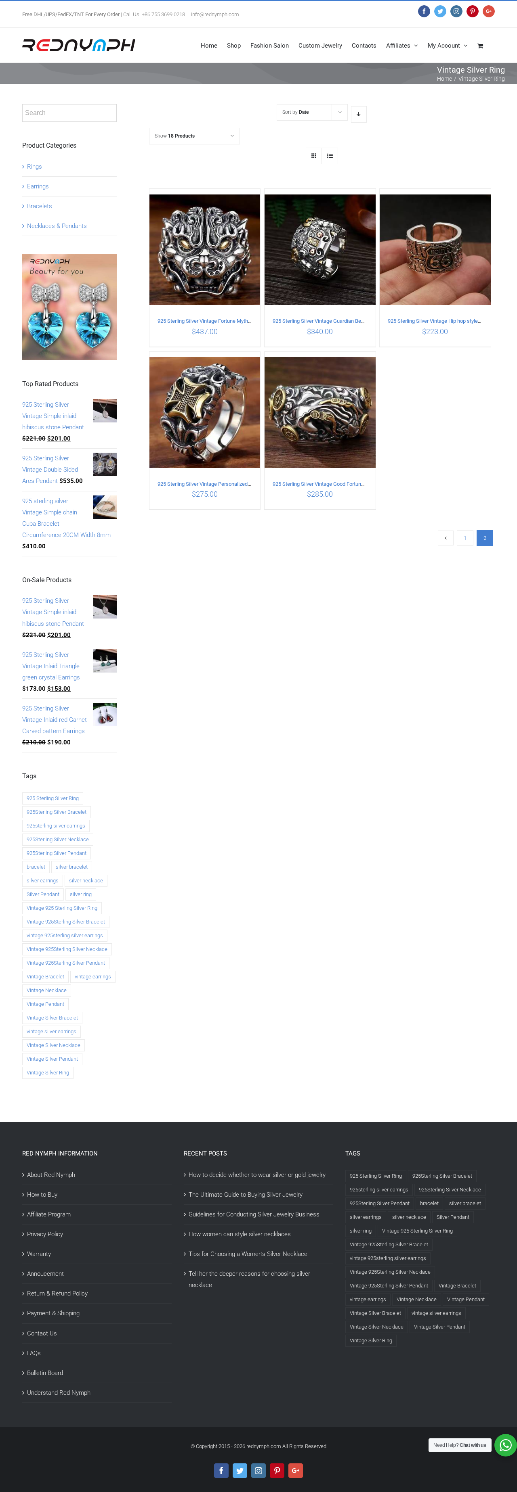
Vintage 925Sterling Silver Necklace (67, 949)
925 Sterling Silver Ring (53, 798)
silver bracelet (72, 867)
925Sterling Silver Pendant (56, 853)
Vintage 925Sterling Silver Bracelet (66, 922)
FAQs (34, 1353)
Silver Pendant (43, 894)
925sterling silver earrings (56, 826)
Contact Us (42, 1333)
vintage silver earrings (51, 1031)
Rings (34, 166)
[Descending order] (359, 114)
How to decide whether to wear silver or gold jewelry (257, 1175)
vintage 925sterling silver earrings (65, 935)
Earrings (38, 186)
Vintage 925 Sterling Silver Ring (62, 908)
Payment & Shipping (53, 1313)
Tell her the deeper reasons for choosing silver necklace (249, 1279)
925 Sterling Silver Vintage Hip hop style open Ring (445, 321)
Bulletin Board (45, 1373)
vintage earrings (93, 977)
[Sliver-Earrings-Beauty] (69, 259)
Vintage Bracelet (45, 977)
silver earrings (43, 881)
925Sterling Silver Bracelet (56, 812)
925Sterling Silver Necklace (58, 839)
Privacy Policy (45, 1234)
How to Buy (42, 1194)
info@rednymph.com (215, 14)
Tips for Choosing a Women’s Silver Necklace (248, 1254)
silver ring (81, 894)
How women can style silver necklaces (240, 1234)
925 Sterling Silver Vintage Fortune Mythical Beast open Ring (226, 321)
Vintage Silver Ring (48, 1073)
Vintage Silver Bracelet (52, 1018)
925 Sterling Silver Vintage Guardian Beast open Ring (332, 321)
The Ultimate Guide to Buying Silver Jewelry (246, 1194)
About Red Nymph (51, 1175)
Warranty (39, 1254)
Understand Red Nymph (58, 1392)
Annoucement (45, 1273)
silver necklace (86, 881)
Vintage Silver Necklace (53, 1045)
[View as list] (330, 156)
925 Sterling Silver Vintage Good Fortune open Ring (330, 484)
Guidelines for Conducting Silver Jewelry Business (254, 1214)
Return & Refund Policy (57, 1293)
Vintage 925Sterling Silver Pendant (66, 963)
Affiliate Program (49, 1214)
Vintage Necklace (47, 990)
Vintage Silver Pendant (52, 1059)
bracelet (36, 867)
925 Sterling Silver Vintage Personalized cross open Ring (222, 484)
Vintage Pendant (45, 1004)
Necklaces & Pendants (57, 226)
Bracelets (39, 206)
